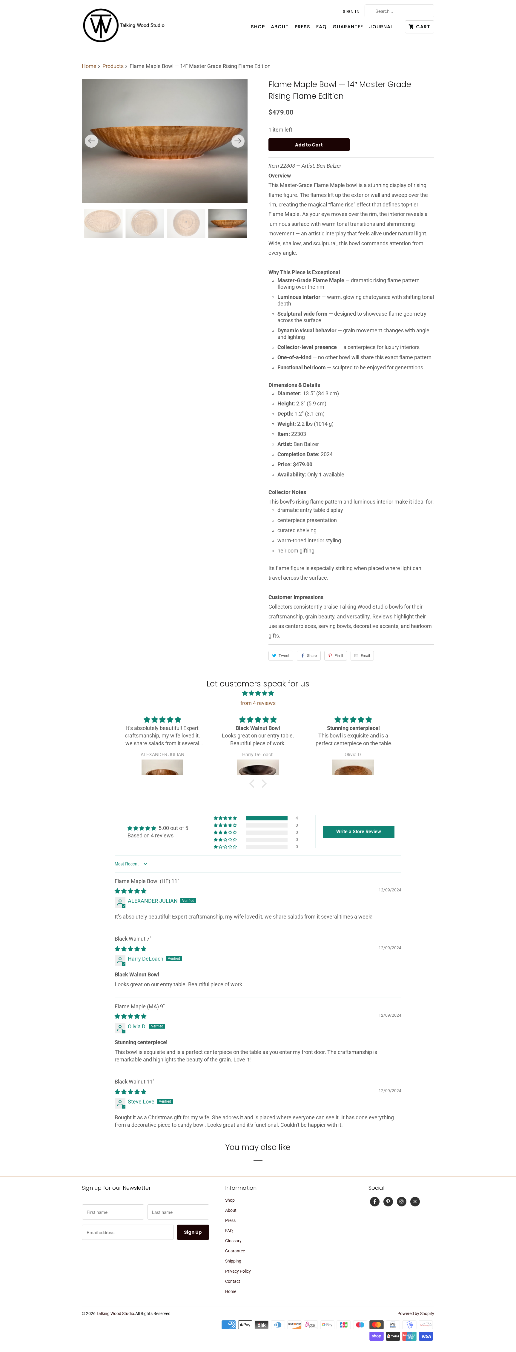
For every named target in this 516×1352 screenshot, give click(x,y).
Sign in (351, 11)
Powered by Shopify (415, 1313)
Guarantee (348, 27)
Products (113, 66)
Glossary (233, 1240)
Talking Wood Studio (115, 1313)
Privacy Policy (238, 1271)
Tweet (284, 655)
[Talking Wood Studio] (123, 25)
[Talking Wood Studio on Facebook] (375, 1201)
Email (365, 655)
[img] (258, 693)
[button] (253, 784)
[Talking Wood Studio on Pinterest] (388, 1201)
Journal (381, 27)
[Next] (238, 141)
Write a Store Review (358, 831)
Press (302, 27)
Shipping (233, 1261)
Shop (258, 27)
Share (312, 655)
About (280, 27)
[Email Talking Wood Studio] (415, 1201)
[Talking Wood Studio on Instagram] (401, 1201)
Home (230, 1291)
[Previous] (91, 141)
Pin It (338, 655)
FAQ (321, 27)
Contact (232, 1281)
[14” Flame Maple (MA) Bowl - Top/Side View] (165, 141)
